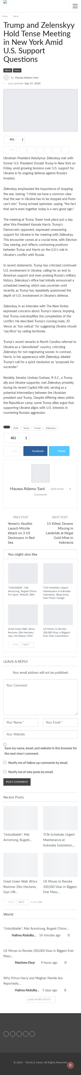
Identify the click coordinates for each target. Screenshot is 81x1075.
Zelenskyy (52, 357)
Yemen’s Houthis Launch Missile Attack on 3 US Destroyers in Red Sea (21, 533)
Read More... (9, 1027)
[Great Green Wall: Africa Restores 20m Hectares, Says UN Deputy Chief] (23, 614)
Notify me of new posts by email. (30, 772)
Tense (26, 428)
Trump (37, 428)
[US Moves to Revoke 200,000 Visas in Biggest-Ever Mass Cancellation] (58, 614)
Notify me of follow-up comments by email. (38, 763)
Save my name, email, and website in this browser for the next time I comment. (40, 751)
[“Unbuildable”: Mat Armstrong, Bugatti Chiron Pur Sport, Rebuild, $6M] (23, 573)
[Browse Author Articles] (40, 473)
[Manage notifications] (70, 1065)
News (17, 70)
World (8, 70)
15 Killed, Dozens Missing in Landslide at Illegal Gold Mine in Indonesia (59, 533)
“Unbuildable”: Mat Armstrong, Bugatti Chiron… (36, 928)
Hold (15, 428)
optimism (45, 204)
